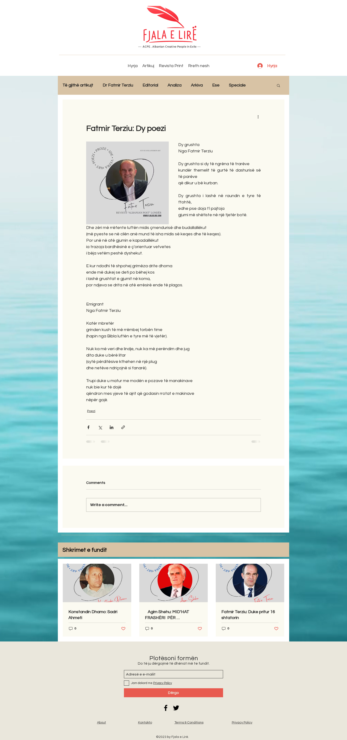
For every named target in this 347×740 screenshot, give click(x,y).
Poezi (91, 411)
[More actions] (258, 116)
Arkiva (197, 85)
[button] (278, 85)
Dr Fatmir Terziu (118, 85)
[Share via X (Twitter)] (100, 427)
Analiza (175, 85)
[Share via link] (123, 427)
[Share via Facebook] (88, 427)
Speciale (237, 85)
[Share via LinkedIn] (111, 427)
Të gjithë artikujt (78, 85)
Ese (216, 85)
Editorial (150, 85)
